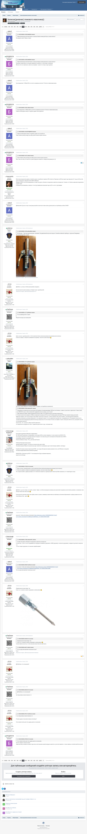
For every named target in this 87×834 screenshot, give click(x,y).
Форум (19, 9)
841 (31, 26)
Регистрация (81, 2)
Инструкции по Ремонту (46, 9)
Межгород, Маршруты (10, 794)
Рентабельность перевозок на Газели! (14, 812)
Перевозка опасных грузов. (11, 803)
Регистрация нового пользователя (23, 776)
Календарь (10, 12)
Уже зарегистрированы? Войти (69, 2)
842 (34, 26)
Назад (5, 26)
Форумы (3, 12)
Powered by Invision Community (43, 828)
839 (26, 26)
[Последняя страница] (43, 27)
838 (23, 26)
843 (37, 26)
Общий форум (27, 21)
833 (9, 26)
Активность (34, 9)
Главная (4, 9)
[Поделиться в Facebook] (5, 789)
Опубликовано (22, 31)
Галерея (26, 9)
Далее (40, 26)
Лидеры (17, 12)
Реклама (48, 825)
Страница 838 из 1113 (50, 26)
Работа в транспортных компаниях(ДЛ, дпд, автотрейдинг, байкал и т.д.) (21, 799)
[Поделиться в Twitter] (3, 789)
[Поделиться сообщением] (83, 31)
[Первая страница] (3, 27)
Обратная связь (41, 825)
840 (28, 26)
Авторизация (71, 19)
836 (17, 26)
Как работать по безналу (11, 807)
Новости (12, 9)
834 (12, 26)
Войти (63, 776)
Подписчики (78, 19)
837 (20, 26)
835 (14, 26)
